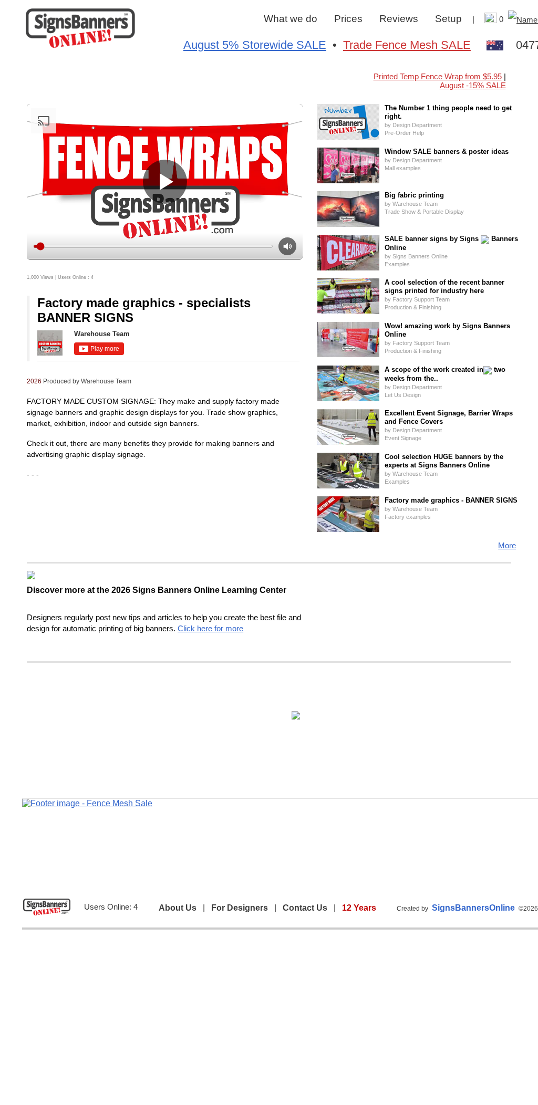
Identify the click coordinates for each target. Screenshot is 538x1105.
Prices (348, 18)
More (507, 545)
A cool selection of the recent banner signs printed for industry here (444, 286)
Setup (448, 18)
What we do (290, 18)
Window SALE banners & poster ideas (447, 151)
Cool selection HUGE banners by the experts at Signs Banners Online (444, 461)
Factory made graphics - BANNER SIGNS (451, 500)
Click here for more (210, 628)
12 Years (359, 907)
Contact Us (305, 907)
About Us (177, 907)
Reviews (398, 18)
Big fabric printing (414, 195)
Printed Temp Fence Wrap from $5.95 (438, 76)
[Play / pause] (165, 182)
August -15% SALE (473, 85)
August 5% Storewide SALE (254, 44)
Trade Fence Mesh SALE (407, 44)
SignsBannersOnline (473, 907)
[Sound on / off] (287, 246)
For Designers (239, 907)
